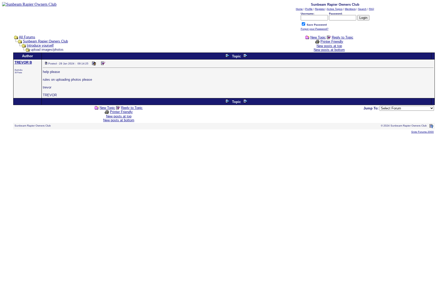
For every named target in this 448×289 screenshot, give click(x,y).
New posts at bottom (329, 50)
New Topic (318, 37)
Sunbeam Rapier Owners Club (45, 41)
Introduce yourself (40, 45)
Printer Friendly (331, 41)
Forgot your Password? (314, 28)
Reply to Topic (342, 37)
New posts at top (329, 46)
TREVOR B (23, 62)
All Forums (27, 37)
